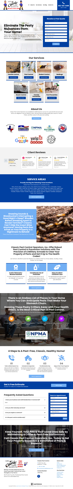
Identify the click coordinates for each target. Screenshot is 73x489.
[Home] (29, 5)
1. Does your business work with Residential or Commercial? (22, 400)
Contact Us (59, 467)
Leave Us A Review (61, 466)
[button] (68, 162)
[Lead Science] (36, 483)
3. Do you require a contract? (13, 412)
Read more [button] (24, 167)
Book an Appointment (36, 197)
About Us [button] (32, 5)
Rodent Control (60, 474)
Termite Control (60, 472)
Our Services (59, 463)
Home (58, 462)
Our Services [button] (39, 5)
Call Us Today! (59, 385)
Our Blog (45, 5)
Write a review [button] (13, 165)
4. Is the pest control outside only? (15, 417)
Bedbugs (59, 476)
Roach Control (60, 477)
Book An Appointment (61, 465)
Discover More (36, 118)
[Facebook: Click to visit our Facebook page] (38, 476)
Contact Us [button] (50, 5)
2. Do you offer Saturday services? (15, 408)
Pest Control (59, 473)
